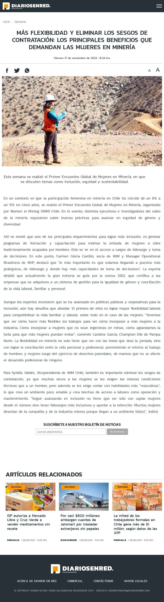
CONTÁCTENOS (103, 581)
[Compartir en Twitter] (17, 72)
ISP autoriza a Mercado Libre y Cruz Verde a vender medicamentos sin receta (28, 522)
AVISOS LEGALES (135, 581)
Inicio (6, 21)
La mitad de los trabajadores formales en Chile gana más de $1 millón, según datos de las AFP (135, 524)
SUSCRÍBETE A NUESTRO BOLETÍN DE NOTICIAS (82, 424)
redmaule (13, 540)
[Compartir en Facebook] (7, 72)
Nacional (20, 21)
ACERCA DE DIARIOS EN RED (37, 581)
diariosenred (69, 540)
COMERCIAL (75, 581)
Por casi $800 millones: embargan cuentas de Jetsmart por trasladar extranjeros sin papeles (80, 522)
